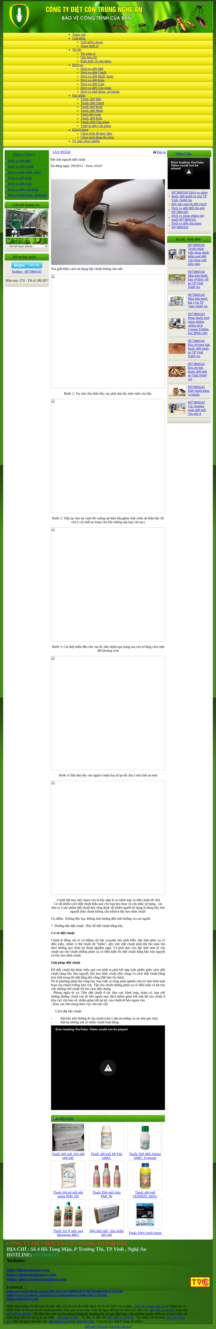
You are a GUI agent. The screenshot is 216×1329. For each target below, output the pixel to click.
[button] (108, 1068)
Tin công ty (88, 53)
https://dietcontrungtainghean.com (36, 1279)
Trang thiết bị (89, 46)
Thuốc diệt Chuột (92, 103)
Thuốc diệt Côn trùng (95, 122)
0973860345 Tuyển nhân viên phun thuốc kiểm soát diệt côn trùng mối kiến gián (198, 254)
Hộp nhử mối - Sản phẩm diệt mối (107, 1233)
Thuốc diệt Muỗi (92, 110)
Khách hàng (80, 129)
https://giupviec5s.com (22, 1299)
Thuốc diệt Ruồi (91, 107)
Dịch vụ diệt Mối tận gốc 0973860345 (188, 210)
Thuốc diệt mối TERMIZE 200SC (145, 1194)
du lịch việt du (120, 1326)
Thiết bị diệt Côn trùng (96, 126)
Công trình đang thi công (97, 137)
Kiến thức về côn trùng (96, 61)
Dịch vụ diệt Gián (92, 84)
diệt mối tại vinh (60, 1321)
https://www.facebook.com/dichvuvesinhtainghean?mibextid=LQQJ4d (57, 1295)
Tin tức (77, 50)
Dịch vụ (77, 65)
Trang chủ (79, 34)
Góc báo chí (89, 57)
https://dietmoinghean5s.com (31, 1274)
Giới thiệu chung (92, 42)
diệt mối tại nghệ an (120, 1317)
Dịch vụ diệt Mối (92, 69)
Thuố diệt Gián (91, 114)
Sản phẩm (78, 95)
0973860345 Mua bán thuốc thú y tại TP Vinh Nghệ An (198, 300)
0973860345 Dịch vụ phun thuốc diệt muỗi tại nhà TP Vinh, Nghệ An (189, 196)
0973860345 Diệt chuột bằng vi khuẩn (198, 390)
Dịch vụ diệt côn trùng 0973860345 (186, 225)
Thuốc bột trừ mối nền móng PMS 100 (68, 1194)
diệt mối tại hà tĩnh (162, 1310)
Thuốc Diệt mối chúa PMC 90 (106, 1194)
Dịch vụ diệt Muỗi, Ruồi (97, 76)
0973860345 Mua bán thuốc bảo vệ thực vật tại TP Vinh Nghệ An (198, 279)
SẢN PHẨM (61, 152)
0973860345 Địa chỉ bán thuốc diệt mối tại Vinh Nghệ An (197, 371)
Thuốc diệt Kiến (91, 118)
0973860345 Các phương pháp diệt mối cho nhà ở (197, 408)
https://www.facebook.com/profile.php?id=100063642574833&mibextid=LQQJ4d (65, 1291)
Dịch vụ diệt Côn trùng (96, 88)
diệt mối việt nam (96, 1326)
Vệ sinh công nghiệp (86, 141)
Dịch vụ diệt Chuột (93, 72)
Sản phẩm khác (63, 1118)
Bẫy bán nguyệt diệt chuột (189, 204)
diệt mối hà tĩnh (68, 1317)
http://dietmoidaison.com (28, 1270)
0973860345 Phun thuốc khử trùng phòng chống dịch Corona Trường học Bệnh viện (198, 323)
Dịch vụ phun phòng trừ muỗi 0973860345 (187, 217)
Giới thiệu (78, 38)
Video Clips (183, 153)
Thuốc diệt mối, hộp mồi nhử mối (68, 1156)
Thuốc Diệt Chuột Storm (145, 1233)
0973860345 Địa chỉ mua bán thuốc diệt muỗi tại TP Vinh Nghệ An (199, 348)
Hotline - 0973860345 (27, 271)
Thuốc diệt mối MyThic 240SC (107, 1156)
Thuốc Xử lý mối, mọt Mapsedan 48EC (68, 1233)
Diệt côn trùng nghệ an (150, 1306)
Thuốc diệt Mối (91, 99)
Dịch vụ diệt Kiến (92, 80)
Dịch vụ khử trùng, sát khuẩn (100, 91)
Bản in (161, 152)
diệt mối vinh (86, 1321)
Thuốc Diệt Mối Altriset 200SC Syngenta (145, 1156)
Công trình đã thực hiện (96, 133)
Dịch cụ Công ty (24, 154)
